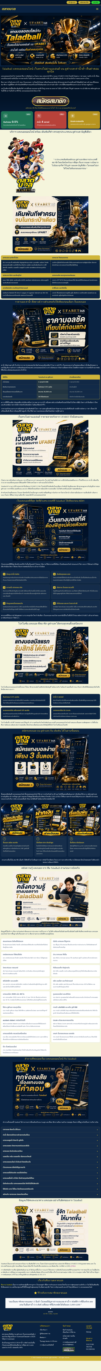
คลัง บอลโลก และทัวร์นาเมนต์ (63, 981)
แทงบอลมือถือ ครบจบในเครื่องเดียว (15, 1033)
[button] (97, 9)
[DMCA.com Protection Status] (69, 1351)
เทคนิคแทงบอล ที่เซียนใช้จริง (12, 954)
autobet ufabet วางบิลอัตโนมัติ (14, 1020)
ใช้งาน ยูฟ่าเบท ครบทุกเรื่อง (12, 1007)
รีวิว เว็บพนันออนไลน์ (10, 1047)
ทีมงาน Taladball (6, 1285)
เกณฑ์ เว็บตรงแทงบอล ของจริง (63, 1033)
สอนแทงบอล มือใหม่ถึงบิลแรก (13, 941)
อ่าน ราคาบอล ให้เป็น (60, 954)
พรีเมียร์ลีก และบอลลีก (10, 981)
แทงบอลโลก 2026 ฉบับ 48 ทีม (13, 994)
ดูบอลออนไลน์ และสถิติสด (62, 994)
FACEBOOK (90, 1349)
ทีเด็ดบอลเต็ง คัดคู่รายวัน (61, 968)
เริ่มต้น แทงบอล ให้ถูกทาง (61, 941)
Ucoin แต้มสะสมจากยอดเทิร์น (63, 1020)
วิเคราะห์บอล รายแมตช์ (10, 968)
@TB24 (73, 1266)
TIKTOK (89, 1347)
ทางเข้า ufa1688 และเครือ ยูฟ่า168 (65, 1007)
